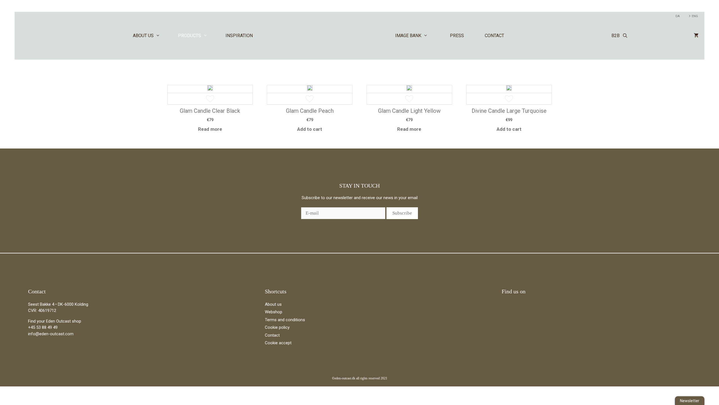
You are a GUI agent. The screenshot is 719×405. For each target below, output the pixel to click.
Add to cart (309, 129)
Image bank (408, 35)
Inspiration (239, 35)
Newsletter (689, 401)
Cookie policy (277, 327)
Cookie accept (278, 342)
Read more (210, 129)
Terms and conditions (285, 319)
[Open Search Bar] (625, 35)
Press (457, 35)
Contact (494, 35)
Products (189, 35)
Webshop (273, 311)
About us (143, 35)
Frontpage (329, 35)
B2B (615, 35)
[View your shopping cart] (696, 35)
